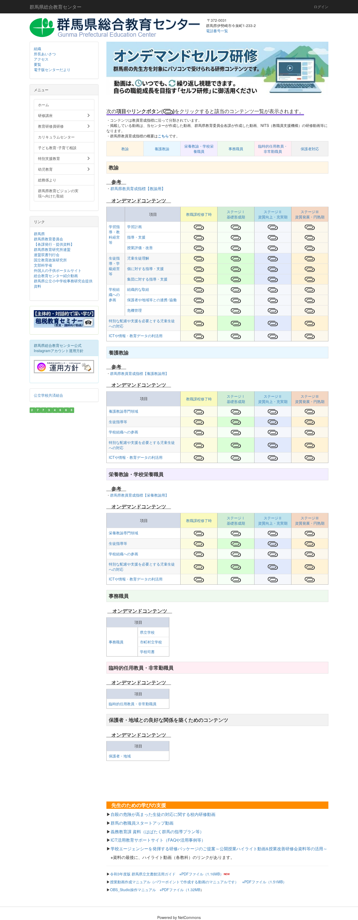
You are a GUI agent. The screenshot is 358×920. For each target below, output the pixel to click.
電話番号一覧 (217, 30)
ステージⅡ (273, 211)
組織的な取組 (138, 289)
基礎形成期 (236, 216)
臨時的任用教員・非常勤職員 (273, 148)
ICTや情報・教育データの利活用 (135, 335)
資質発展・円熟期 (309, 216)
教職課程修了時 (199, 214)
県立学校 (147, 632)
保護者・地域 (120, 755)
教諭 (125, 148)
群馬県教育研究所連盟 (52, 249)
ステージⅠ (236, 211)
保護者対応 (310, 148)
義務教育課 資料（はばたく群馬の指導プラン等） (157, 831)
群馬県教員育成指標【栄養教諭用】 (139, 495)
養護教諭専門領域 (123, 411)
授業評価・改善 (140, 247)
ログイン (321, 6)
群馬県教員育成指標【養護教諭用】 (139, 373)
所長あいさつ (45, 53)
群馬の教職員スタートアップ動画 (142, 823)
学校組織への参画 (114, 294)
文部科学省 (43, 265)
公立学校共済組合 (48, 395)
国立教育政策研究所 (50, 259)
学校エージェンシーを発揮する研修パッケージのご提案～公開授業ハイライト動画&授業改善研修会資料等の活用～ (219, 849)
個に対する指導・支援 (145, 268)
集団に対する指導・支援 (147, 279)
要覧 (37, 64)
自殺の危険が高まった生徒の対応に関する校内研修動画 (163, 814)
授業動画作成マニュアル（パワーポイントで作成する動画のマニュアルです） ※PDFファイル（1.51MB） (198, 881)
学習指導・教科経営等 (114, 234)
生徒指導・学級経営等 (114, 265)
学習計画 (134, 226)
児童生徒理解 (138, 258)
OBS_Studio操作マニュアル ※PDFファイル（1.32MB (155, 889)
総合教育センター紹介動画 (56, 275)
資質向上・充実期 (273, 216)
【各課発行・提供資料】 (54, 244)
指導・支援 (136, 237)
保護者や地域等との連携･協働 (152, 299)
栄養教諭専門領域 (123, 532)
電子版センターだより (52, 69)
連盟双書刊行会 (46, 254)
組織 (37, 48)
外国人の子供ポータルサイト (58, 270)
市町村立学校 (151, 641)
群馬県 (39, 233)
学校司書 (147, 651)
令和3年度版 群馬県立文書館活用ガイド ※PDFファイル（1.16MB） (167, 873)
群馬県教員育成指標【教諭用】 (137, 188)
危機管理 (134, 310)
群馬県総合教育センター (56, 6)
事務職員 (236, 148)
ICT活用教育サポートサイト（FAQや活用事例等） (158, 840)
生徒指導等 (118, 421)
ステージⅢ (310, 211)
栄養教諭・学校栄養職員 (199, 148)
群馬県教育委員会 (48, 238)
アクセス (41, 59)
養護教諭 (162, 148)
